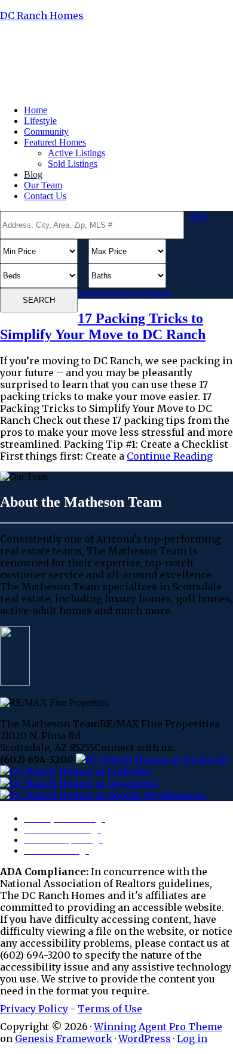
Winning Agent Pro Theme (158, 1027)
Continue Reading (170, 456)
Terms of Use (110, 1009)
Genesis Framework (63, 1038)
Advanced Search (136, 293)
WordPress (144, 1038)
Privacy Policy (34, 1009)
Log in (192, 1038)
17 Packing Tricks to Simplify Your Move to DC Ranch (103, 326)
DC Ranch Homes (42, 15)
